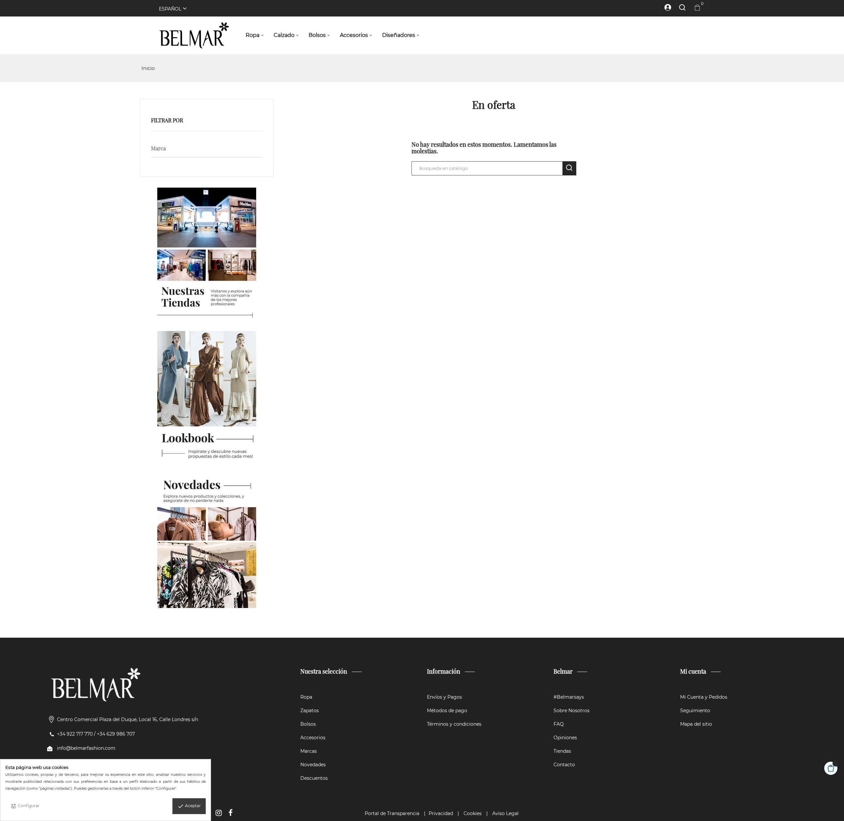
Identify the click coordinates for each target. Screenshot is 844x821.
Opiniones (565, 738)
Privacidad (441, 813)
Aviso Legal (505, 813)
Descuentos (314, 778)
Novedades (313, 765)
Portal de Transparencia (392, 813)
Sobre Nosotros (571, 711)
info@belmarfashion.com (86, 748)
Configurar (25, 806)
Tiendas (562, 751)
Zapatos (309, 711)
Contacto (564, 765)
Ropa (306, 697)
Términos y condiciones (454, 724)
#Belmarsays (569, 697)
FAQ (559, 724)
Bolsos (308, 724)
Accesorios (312, 738)
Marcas (308, 751)
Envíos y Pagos (444, 697)
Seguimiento (695, 711)
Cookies (473, 813)
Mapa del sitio (696, 724)
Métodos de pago (447, 711)
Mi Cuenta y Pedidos (703, 697)
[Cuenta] (665, 7)
